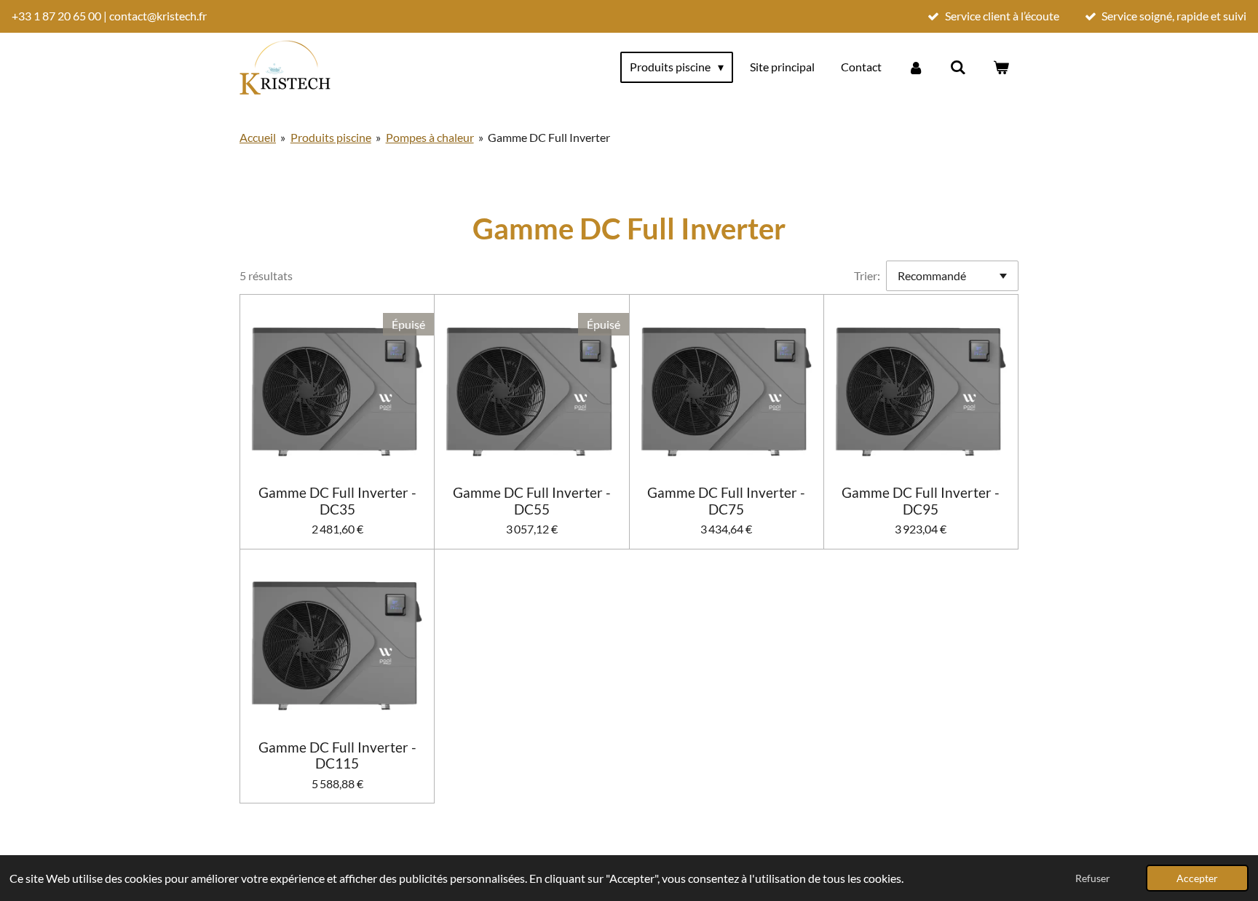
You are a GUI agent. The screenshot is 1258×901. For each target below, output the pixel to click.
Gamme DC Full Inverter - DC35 (337, 501)
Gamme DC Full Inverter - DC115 (337, 755)
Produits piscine (330, 137)
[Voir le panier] (1001, 67)
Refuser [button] (1092, 878)
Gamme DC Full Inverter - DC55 (532, 501)
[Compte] (915, 67)
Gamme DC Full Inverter (549, 137)
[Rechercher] (958, 67)
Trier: (867, 275)
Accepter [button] (1197, 878)
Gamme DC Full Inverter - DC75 (726, 501)
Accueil (258, 137)
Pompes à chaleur (430, 137)
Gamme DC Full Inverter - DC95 (921, 501)
